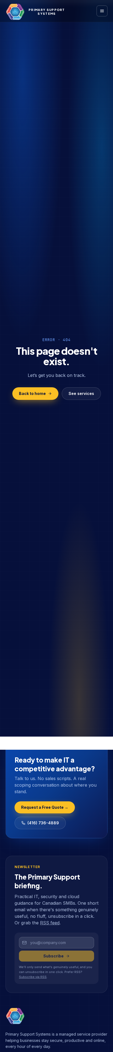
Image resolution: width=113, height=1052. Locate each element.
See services (81, 393)
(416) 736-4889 (43, 822)
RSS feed (50, 922)
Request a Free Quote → (44, 807)
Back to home (32, 393)
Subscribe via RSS (33, 977)
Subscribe (53, 956)
